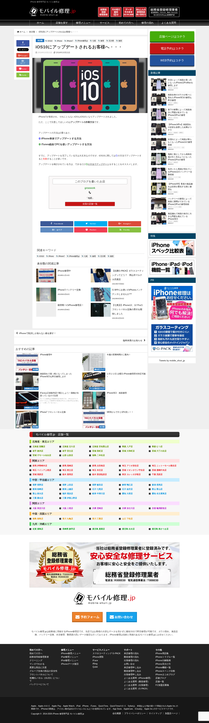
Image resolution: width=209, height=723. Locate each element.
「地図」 (90, 198)
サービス (105, 22)
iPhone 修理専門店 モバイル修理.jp (68, 714)
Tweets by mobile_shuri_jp (172, 360)
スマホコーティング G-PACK (106, 653)
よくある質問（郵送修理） (137, 681)
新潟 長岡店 (157, 485)
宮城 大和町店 (128, 451)
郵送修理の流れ (131, 657)
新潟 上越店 (67, 489)
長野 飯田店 (97, 485)
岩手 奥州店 (38, 451)
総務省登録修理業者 (39, 657)
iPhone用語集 (162, 653)
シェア (23, 44)
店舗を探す (62, 22)
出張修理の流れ (131, 660)
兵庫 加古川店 (128, 508)
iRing (95, 663)
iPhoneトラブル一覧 (165, 657)
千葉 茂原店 (157, 474)
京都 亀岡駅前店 (159, 508)
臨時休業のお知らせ (132, 340)
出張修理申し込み (132, 674)
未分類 (40, 40)
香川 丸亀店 (67, 518)
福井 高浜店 (67, 493)
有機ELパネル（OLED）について (44, 679)
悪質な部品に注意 (38, 667)
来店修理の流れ (131, 653)
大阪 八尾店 (67, 508)
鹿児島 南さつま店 (160, 529)
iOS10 (50, 41)
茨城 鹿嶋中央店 (159, 470)
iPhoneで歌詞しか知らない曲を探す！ (37, 333)
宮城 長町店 (97, 451)
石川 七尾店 (97, 489)
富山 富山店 (157, 489)
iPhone (59, 41)
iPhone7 (70, 41)
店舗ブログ (160, 678)
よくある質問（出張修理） (137, 685)
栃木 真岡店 (67, 474)
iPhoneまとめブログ (165, 674)
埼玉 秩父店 (67, 470)
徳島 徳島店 (38, 518)
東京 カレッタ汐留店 (131, 474)
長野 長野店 (38, 485)
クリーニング (36, 660)
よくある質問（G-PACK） (136, 688)
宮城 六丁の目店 (159, 451)
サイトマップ (155, 713)
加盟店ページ (171, 713)
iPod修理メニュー (69, 660)
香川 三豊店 (97, 518)
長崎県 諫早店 (68, 529)
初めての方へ (36, 653)
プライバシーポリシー (135, 713)
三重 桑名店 (38, 498)
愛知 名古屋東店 (159, 493)
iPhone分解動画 (163, 660)
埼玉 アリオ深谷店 (130, 465)
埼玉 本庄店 (97, 470)
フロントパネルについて (41, 674)
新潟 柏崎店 (38, 489)
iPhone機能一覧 (163, 667)
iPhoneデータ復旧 (69, 664)
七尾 (94, 41)
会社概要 (116, 713)
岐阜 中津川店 (98, 493)
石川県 (111, 41)
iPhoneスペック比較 (165, 671)
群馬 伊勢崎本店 (40, 465)
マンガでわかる (37, 664)
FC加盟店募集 (162, 685)
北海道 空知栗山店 (100, 446)
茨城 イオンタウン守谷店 (133, 470)
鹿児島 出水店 (128, 529)
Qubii (95, 667)
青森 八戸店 (127, 446)
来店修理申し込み (132, 667)
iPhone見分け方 (163, 664)
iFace (95, 660)
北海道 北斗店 (68, 446)
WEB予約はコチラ (172, 60)
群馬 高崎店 (67, 465)
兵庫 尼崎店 (97, 508)
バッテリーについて (39, 684)
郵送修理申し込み (132, 671)
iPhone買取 (98, 657)
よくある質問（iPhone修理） (138, 678)
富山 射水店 (38, 493)
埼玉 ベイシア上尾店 (42, 470)
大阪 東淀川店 (39, 508)
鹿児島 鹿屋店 (98, 529)
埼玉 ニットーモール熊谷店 (164, 465)
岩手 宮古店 (67, 451)
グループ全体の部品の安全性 (43, 671)
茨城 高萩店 (38, 474)
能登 (120, 41)
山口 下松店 (127, 518)
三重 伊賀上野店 (69, 498)
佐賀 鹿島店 (38, 529)
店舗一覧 (159, 681)
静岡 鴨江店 (127, 485)
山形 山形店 (67, 455)
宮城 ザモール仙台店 (42, 455)
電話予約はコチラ (172, 48)
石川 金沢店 (127, 489)
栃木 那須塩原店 (99, 474)
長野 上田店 (67, 485)
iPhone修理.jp (83, 41)
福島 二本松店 (98, 455)
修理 (102, 41)
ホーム (40, 22)
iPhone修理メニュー (71, 653)
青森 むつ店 (157, 446)
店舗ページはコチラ (172, 36)
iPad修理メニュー (69, 657)
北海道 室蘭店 (39, 446)
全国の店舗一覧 (89, 204)
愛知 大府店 (127, 493)
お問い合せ (129, 664)
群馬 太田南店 (98, 465)
